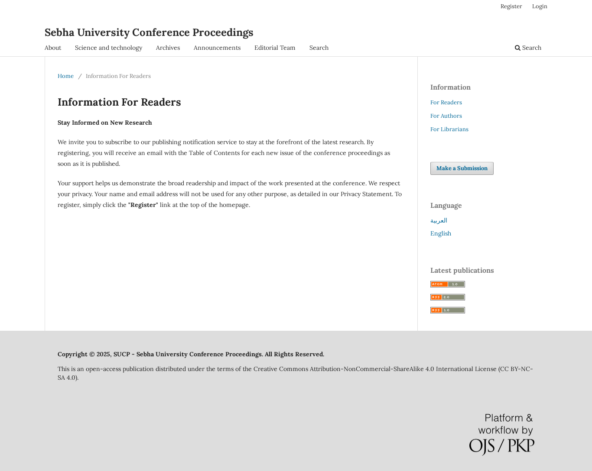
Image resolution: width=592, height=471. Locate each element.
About (53, 48)
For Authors (446, 115)
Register (511, 6)
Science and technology (108, 48)
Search (319, 48)
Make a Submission (462, 168)
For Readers (446, 102)
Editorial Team (275, 48)
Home (66, 76)
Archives (168, 48)
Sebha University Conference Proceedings (149, 32)
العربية (438, 220)
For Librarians (449, 129)
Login (539, 6)
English (440, 233)
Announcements (217, 48)
